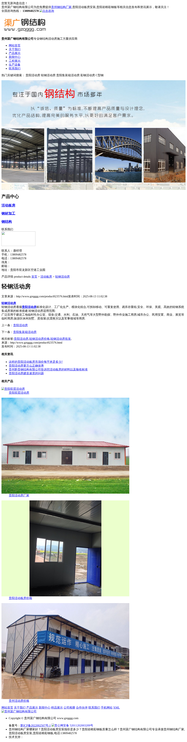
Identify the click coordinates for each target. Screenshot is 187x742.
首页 (34, 276)
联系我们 (14, 68)
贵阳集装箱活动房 (25, 332)
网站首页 (14, 45)
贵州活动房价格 (19, 700)
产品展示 (14, 53)
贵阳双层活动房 (19, 392)
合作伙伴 (82, 707)
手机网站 (106, 707)
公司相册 (69, 707)
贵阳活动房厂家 (19, 495)
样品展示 (57, 707)
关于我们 (14, 49)
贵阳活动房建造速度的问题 (26, 373)
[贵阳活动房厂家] (65, 492)
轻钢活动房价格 (39, 338)
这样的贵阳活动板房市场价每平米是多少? (36, 361)
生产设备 (14, 64)
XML (116, 707)
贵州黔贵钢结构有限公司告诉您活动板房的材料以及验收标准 (48, 369)
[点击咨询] (46, 10)
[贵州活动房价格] (65, 698)
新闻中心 (14, 56)
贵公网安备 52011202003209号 (73, 725)
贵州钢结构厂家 (61, 7)
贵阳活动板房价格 (20, 598)
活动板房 (8, 205)
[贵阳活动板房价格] (65, 595)
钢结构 (6, 222)
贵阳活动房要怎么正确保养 (26, 365)
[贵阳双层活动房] (13, 388)
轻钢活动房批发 (60, 338)
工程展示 (14, 60)
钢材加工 (8, 213)
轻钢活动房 (62, 276)
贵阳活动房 (20, 325)
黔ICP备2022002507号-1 (35, 725)
